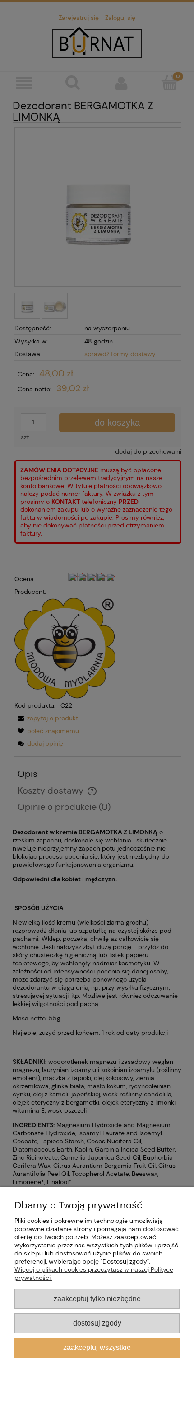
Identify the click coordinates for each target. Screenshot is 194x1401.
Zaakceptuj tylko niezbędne (97, 1298)
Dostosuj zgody (97, 1323)
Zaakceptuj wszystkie (97, 1347)
